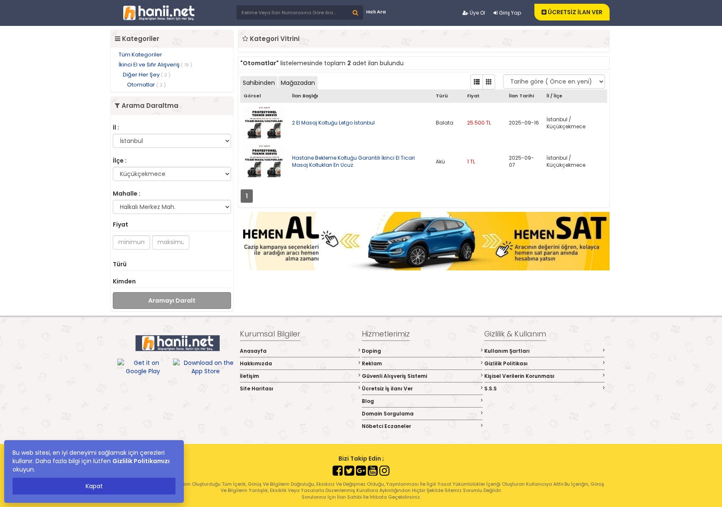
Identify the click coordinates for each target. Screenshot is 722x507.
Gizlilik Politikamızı (141, 461)
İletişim (249, 376)
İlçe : (120, 160)
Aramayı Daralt (172, 300)
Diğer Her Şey (146, 75)
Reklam (372, 363)
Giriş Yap (509, 12)
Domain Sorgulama (388, 413)
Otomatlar (146, 85)
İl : (116, 127)
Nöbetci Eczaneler (386, 426)
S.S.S (490, 388)
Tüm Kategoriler (140, 55)
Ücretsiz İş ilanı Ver (387, 388)
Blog (368, 401)
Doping (371, 350)
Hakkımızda (256, 363)
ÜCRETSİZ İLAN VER (575, 12)
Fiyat (120, 224)
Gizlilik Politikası (506, 363)
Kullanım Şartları (507, 350)
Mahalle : (126, 193)
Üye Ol (476, 12)
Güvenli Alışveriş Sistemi (394, 376)
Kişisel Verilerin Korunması (519, 376)
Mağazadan (298, 83)
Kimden (124, 281)
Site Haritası (256, 388)
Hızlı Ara (376, 11)
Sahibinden (259, 83)
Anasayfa (253, 350)
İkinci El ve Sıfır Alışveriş (155, 65)
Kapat (94, 486)
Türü (120, 264)
